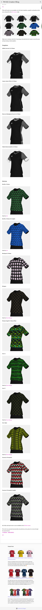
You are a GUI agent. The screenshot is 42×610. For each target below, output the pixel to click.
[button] (3, 7)
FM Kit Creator (27, 525)
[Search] (40, 2)
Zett (7, 215)
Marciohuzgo (9, 317)
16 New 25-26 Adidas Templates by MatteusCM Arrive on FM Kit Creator (21, 578)
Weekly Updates (11, 532)
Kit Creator (14, 12)
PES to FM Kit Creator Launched (13, 596)
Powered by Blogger (21, 608)
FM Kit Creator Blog (11, 2)
